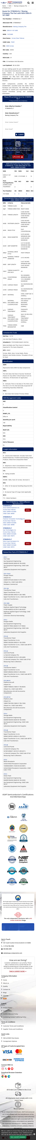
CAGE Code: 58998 (8, 525)
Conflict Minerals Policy (10, 1014)
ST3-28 (6, 666)
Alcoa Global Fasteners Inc (11, 508)
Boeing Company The (20, 6)
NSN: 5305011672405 (9, 511)
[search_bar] (28, 2)
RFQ (28, 510)
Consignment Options (10, 1041)
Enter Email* (9, 127)
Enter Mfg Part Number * (13, 106)
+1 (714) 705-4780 (8, 946)
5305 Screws (10, 46)
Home (4, 6)
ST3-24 (6, 636)
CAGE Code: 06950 (8, 513)
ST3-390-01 (7, 680)
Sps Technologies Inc (9, 530)
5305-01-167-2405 (12, 30)
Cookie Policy (7, 1011)
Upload (17, 157)
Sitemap (5, 995)
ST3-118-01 (7, 574)
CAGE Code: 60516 (8, 547)
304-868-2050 (7, 949)
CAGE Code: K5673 (8, 536)
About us (6, 983)
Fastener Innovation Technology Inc (14, 519)
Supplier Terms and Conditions (13, 1029)
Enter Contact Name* (12, 120)
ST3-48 (6, 730)
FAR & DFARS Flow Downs (11, 1038)
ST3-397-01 (7, 697)
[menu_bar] (32, 2)
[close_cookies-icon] (34, 1134)
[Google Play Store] (6, 1076)
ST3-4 (5, 713)
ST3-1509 (6, 603)
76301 (13, 42)
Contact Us (6, 989)
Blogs (5, 992)
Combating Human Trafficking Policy (14, 1017)
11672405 (10, 34)
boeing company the (19, 26)
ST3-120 (6, 588)
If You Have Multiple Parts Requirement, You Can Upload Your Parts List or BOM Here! (18, 150)
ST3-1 (5, 557)
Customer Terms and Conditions (13, 1026)
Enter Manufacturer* (12, 113)
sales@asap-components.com (12, 953)
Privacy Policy (7, 1008)
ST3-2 (5, 620)
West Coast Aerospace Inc (11, 541)
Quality (5, 986)
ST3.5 (5, 760)
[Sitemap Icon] (4, 999)
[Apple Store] (2, 1076)
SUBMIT (21, 134)
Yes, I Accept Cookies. (18, 1137)
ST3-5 (5, 774)
